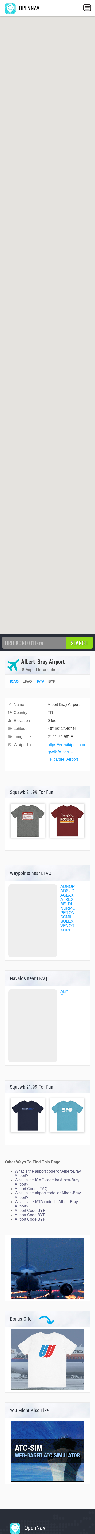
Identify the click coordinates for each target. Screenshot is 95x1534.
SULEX (67, 921)
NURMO (67, 908)
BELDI (66, 904)
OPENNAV (28, 7)
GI (62, 996)
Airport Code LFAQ (31, 1189)
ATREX (67, 899)
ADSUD (67, 891)
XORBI (66, 930)
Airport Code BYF (30, 1210)
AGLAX (67, 895)
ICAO (14, 681)
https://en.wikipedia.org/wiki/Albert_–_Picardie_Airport (66, 752)
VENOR (67, 926)
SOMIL (66, 917)
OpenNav (34, 1528)
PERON (67, 913)
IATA (40, 681)
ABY (64, 991)
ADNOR (67, 886)
